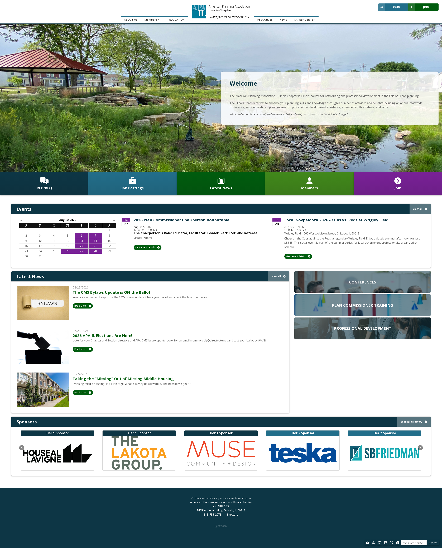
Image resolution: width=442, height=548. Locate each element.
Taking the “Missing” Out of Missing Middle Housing (123, 378)
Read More (80, 305)
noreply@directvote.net (212, 340)
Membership (153, 19)
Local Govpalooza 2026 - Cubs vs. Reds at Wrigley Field (336, 219)
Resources (265, 19)
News (283, 19)
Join (426, 7)
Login (396, 7)
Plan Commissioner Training (362, 305)
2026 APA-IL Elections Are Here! (102, 335)
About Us (130, 19)
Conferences (362, 282)
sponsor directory (412, 421)
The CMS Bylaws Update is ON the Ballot (111, 292)
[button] (21, 447)
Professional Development (362, 328)
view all (418, 209)
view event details (145, 247)
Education (177, 19)
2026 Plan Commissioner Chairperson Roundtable (181, 219)
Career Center (304, 19)
